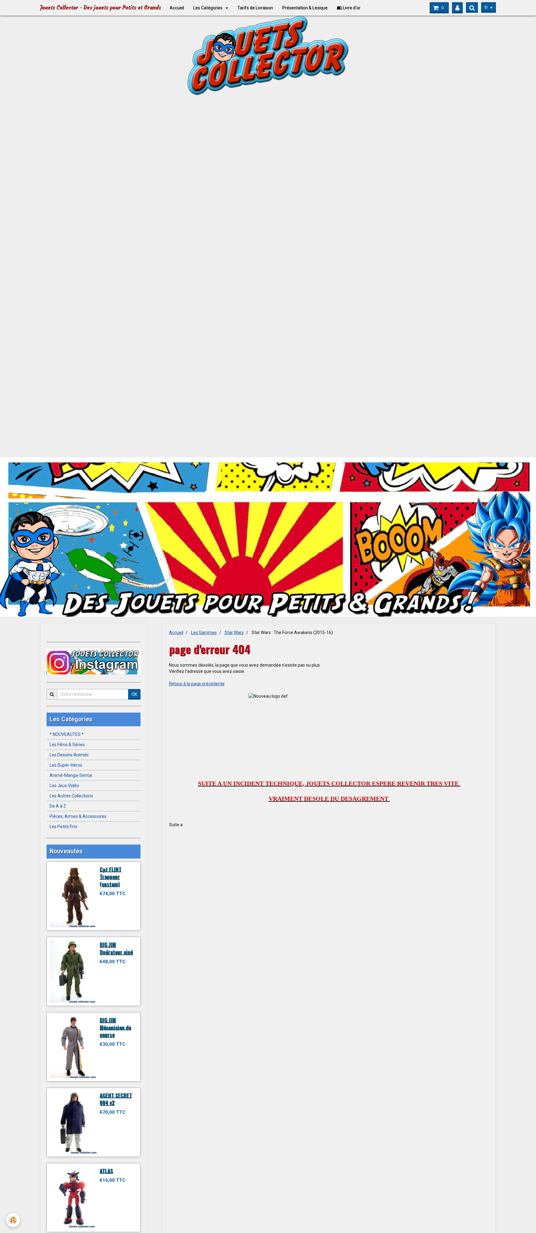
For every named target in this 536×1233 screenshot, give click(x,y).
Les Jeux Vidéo (64, 785)
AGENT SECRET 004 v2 (116, 1098)
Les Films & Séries (67, 744)
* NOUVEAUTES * (67, 734)
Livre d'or (351, 7)
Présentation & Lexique (305, 7)
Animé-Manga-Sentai (71, 775)
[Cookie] (13, 1220)
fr (486, 7)
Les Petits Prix (63, 826)
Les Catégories (208, 7)
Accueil (177, 7)
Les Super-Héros (66, 765)
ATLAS (106, 1170)
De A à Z (58, 806)
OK (134, 694)
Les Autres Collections (71, 795)
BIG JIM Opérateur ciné (116, 948)
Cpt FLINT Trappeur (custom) (110, 876)
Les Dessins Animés (69, 754)
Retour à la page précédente (197, 683)
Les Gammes (204, 632)
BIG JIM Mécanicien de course (115, 1027)
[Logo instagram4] (94, 661)
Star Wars (234, 632)
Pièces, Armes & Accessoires (78, 816)
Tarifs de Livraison (255, 7)
